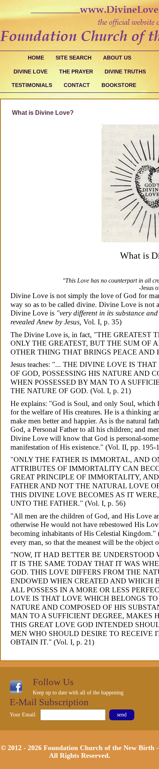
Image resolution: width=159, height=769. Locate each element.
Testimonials (32, 85)
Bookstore (118, 85)
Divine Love (30, 71)
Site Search (73, 58)
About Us (117, 58)
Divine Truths (125, 71)
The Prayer (76, 71)
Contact (77, 85)
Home (36, 58)
